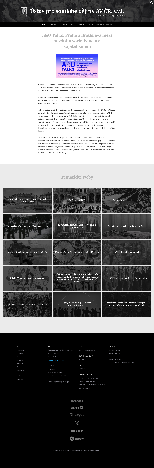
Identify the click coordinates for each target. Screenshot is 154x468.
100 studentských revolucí (126, 252)
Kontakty (100, 24)
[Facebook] (77, 400)
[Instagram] (77, 415)
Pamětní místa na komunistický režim (126, 226)
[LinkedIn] (77, 407)
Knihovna (83, 24)
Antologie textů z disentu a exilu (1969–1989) (27, 252)
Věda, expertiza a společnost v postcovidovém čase (77, 304)
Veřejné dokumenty (55, 372)
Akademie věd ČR (115, 359)
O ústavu (53, 24)
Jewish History (114, 350)
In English (110, 24)
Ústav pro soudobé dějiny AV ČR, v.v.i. (70, 450)
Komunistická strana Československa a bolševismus (77, 226)
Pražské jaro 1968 (77, 200)
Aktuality (43, 24)
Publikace (63, 24)
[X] (77, 423)
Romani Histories (115, 353)
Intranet (20, 379)
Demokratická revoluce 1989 (126, 200)
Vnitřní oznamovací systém (57, 376)
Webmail (20, 376)
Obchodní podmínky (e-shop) (58, 382)
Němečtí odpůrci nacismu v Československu (28, 226)
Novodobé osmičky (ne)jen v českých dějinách (77, 252)
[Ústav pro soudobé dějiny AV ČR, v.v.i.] (24, 12)
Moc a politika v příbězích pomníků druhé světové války (28, 200)
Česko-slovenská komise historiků (121, 362)
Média (91, 24)
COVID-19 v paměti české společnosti (27, 278)
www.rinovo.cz (96, 450)
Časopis (73, 24)
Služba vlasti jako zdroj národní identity (27, 304)
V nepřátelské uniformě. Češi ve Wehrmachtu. (126, 278)
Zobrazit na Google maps (57, 360)
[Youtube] (77, 431)
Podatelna (51, 369)
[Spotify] (77, 438)
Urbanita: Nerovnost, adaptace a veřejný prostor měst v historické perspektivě (126, 304)
